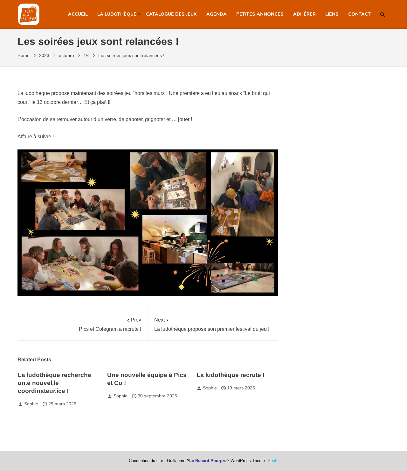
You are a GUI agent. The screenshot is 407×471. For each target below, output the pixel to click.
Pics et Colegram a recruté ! (110, 324)
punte (273, 461)
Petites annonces (260, 14)
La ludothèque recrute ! (231, 375)
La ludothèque (116, 14)
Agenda (216, 14)
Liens (332, 14)
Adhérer (304, 14)
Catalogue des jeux (171, 14)
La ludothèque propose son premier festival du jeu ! (211, 324)
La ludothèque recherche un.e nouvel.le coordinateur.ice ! (54, 383)
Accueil (78, 14)
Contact (359, 14)
